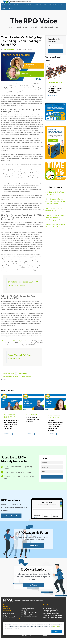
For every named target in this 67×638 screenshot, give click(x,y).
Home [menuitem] (3, 5)
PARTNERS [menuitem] (38, 5)
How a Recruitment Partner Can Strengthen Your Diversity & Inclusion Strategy (55, 201)
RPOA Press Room (26, 635)
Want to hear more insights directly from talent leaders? (16, 341)
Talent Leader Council (8, 373)
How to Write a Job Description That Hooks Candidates (55, 226)
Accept (56, 631)
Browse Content (11, 516)
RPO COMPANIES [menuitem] (27, 5)
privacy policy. (56, 626)
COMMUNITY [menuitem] (48, 5)
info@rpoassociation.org (9, 618)
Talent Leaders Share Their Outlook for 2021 (54, 209)
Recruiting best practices (29, 612)
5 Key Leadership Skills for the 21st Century (54, 193)
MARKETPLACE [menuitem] (57, 5)
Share (30, 49)
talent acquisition (22, 373)
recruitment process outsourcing (54, 413)
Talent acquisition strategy (29, 616)
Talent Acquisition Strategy (9, 417)
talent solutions (26, 376)
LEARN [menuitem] (9, 5)
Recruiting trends (26, 614)
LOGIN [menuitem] (11, 8)
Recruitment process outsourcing (27, 609)
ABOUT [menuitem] (4, 8)
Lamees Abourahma (9, 49)
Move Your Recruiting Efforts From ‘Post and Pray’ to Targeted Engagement (54, 217)
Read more (52, 95)
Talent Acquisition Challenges (10, 376)
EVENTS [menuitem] (16, 5)
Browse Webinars (33, 545)
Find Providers (33, 585)
